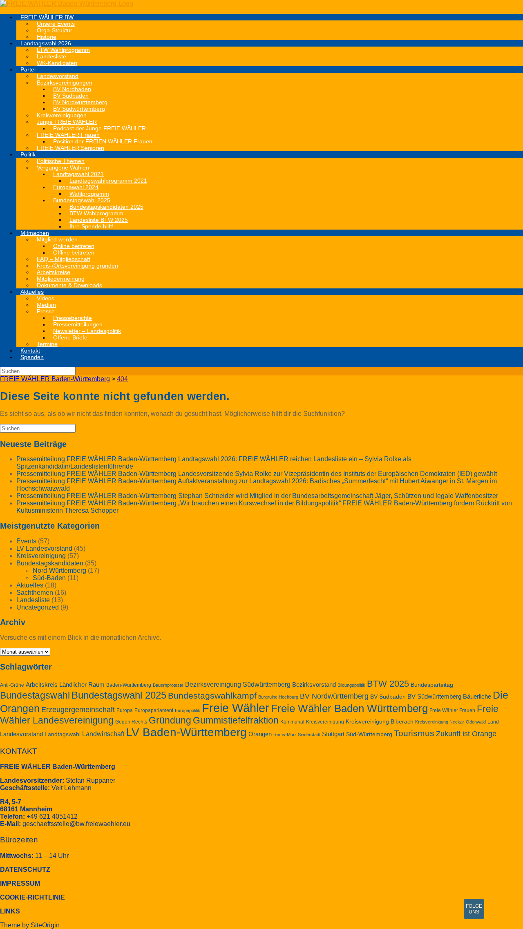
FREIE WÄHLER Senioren (70, 148)
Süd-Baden (49, 577)
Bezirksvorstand (314, 684)
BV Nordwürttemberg (334, 696)
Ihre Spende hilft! (91, 226)
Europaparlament (153, 710)
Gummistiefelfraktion (236, 720)
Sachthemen (34, 592)
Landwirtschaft (103, 733)
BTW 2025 (388, 684)
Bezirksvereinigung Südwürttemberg (238, 684)
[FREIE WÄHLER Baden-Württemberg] (66, 3)
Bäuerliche (477, 696)
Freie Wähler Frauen (452, 710)
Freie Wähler (235, 708)
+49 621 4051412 (52, 816)
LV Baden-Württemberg (186, 732)
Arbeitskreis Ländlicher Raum (65, 684)
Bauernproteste (168, 685)
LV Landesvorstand (44, 548)
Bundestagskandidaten (49, 563)
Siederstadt (309, 734)
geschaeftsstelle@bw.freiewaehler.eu (76, 823)
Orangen (260, 734)
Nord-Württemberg (59, 570)
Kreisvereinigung (41, 555)
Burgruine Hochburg (278, 697)
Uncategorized (37, 607)
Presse (46, 311)
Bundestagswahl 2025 (119, 695)
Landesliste (33, 599)
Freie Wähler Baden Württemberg (349, 708)
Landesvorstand (21, 734)
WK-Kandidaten (57, 63)
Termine (47, 344)
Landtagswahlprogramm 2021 (108, 180)
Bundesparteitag (432, 685)
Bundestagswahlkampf (212, 695)
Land (493, 722)
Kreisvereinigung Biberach (379, 722)
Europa (124, 710)
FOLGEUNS (474, 909)
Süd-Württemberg (369, 734)
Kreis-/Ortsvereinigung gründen (77, 265)
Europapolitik (187, 710)
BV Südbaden (388, 697)
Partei (28, 69)
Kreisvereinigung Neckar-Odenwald (450, 721)
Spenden (32, 357)
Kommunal (292, 722)
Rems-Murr (284, 734)
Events (26, 541)
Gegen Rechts (131, 722)
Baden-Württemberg (128, 685)
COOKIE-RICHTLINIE (32, 897)
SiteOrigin (45, 925)
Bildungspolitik (351, 685)
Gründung (170, 720)
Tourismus (414, 733)
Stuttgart (333, 734)
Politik (28, 154)
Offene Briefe (70, 337)
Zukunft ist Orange (466, 734)
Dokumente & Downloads (69, 285)
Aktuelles (32, 291)
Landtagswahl (62, 734)
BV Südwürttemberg (434, 696)
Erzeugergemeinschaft (78, 710)
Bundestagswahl (35, 695)
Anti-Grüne (12, 685)
